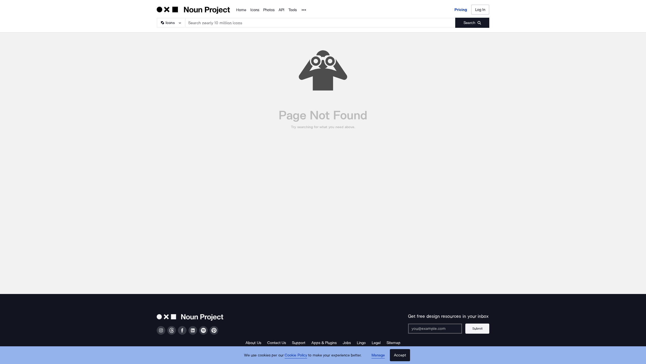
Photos (269, 10)
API (281, 10)
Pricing (460, 9)
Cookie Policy (296, 355)
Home (241, 10)
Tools (292, 10)
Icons (254, 10)
